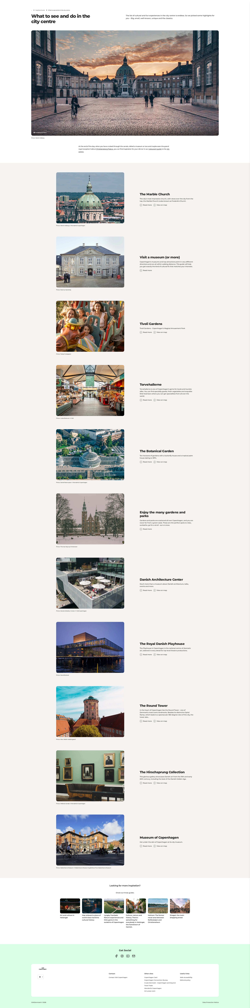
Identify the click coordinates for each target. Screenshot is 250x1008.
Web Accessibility (186, 977)
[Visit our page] (122, 956)
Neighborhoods (40, 10)
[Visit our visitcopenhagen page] (116, 956)
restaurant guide (154, 149)
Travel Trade (148, 985)
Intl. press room (149, 991)
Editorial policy (185, 980)
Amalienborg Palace (41, 132)
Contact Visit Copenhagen (118, 977)
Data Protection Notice (211, 1002)
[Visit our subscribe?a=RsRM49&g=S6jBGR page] (133, 956)
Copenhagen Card (150, 977)
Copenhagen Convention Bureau (156, 980)
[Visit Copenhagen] (43, 968)
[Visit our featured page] (128, 956)
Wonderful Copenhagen (153, 988)
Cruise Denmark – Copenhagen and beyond (160, 983)
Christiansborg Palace (104, 149)
